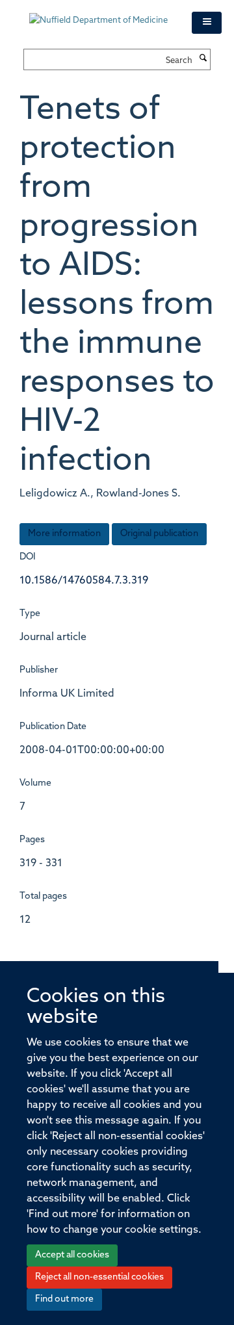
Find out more (64, 1299)
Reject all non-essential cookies (99, 1277)
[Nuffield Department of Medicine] (100, 14)
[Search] (203, 59)
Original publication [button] (159, 534)
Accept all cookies (72, 1255)
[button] (207, 23)
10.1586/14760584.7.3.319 (84, 581)
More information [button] (64, 534)
